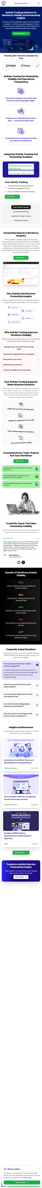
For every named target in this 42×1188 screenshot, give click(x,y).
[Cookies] (39, 1168)
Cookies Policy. (26, 1178)
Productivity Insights (21, 220)
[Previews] (19, 562)
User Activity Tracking (21, 207)
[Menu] (38, 3)
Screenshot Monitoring (21, 212)
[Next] (23, 562)
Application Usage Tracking (21, 216)
